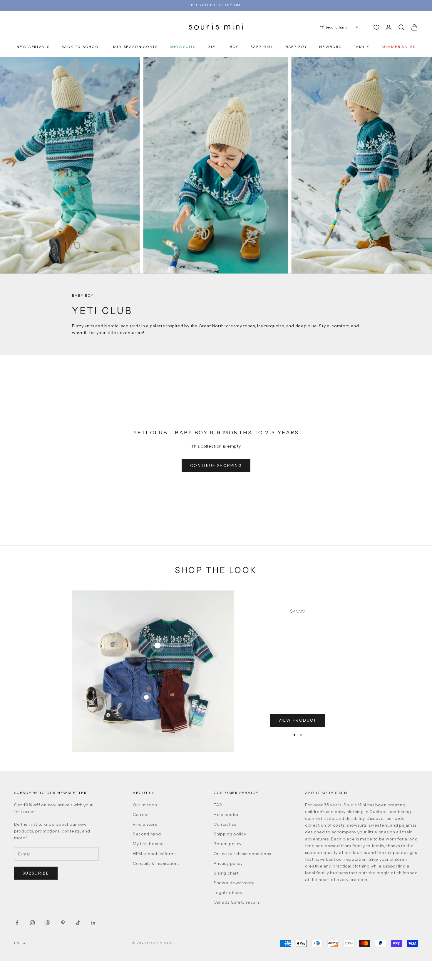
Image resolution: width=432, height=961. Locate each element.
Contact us (225, 824)
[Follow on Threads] (48, 923)
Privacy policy (228, 863)
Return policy (228, 843)
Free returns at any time (216, 5)
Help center (226, 814)
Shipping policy (230, 834)
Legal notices (228, 892)
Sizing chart (226, 873)
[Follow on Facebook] (17, 923)
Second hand (336, 27)
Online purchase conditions (242, 853)
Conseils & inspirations (156, 863)
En (356, 27)
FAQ (218, 804)
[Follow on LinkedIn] (93, 923)
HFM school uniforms (155, 853)
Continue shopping (216, 465)
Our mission (145, 804)
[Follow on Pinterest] (63, 923)
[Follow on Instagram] (32, 923)
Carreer (141, 814)
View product (297, 720)
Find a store (145, 824)
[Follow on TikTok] (78, 923)
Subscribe (36, 873)
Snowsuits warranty (234, 882)
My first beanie (148, 843)
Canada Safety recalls (237, 902)
